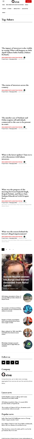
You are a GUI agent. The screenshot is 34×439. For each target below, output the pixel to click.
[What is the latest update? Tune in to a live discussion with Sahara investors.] (17, 143)
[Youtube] (3, 362)
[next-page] (13, 249)
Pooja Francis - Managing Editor (9, 59)
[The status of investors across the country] (17, 73)
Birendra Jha (6, 288)
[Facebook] (8, 362)
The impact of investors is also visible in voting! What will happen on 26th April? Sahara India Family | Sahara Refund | (17, 51)
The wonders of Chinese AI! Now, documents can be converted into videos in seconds (11, 309)
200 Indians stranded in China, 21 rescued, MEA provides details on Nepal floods (11, 298)
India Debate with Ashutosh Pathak (12, 57)
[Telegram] (17, 362)
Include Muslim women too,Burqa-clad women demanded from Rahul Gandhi (16, 281)
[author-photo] (25, 57)
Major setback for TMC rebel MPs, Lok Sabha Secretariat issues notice (12, 333)
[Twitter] (12, 362)
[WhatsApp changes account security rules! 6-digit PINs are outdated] (27, 344)
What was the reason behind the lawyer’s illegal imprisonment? (15, 232)
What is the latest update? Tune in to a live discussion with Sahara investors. (17, 156)
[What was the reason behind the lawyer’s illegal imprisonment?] (17, 220)
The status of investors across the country (15, 86)
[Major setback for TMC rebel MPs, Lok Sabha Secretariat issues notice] (27, 332)
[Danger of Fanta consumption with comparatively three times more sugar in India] (27, 321)
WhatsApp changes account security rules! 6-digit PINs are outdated (10, 344)
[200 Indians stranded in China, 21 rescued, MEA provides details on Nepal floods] (27, 297)
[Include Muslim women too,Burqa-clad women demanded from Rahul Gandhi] (17, 272)
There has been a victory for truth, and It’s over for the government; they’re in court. (16, 429)
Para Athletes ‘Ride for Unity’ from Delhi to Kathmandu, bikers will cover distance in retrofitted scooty (17, 424)
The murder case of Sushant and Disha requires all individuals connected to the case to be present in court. (16, 120)
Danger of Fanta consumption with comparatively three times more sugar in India (11, 321)
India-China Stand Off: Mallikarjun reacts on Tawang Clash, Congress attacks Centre (16, 419)
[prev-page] (26, 257)
